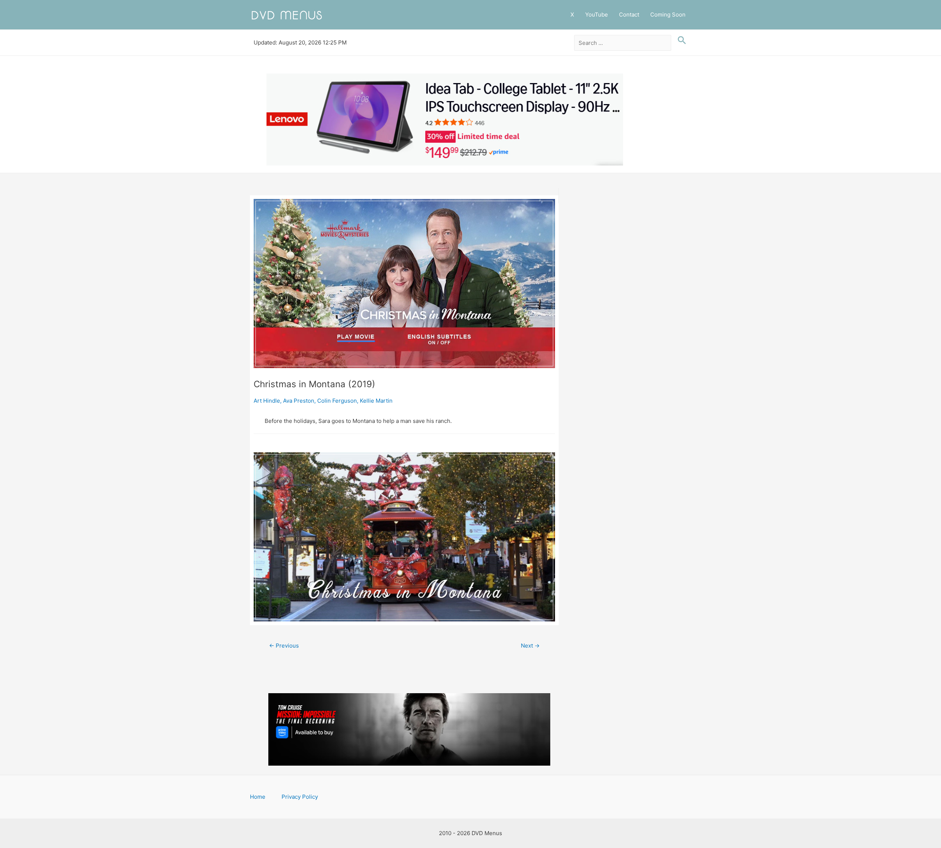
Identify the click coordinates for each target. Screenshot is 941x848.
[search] (623, 43)
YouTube (596, 14)
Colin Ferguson (337, 400)
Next (530, 645)
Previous (284, 645)
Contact (629, 14)
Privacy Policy (300, 796)
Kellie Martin (376, 400)
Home (257, 796)
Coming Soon (668, 14)
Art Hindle (267, 400)
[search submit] (680, 40)
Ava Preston (298, 400)
